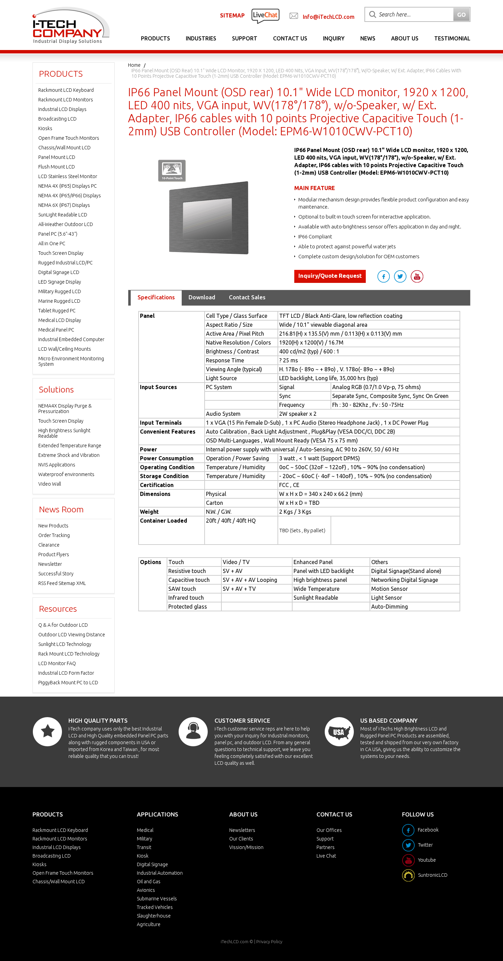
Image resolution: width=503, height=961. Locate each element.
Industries (201, 38)
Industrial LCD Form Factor (66, 673)
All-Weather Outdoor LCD (65, 224)
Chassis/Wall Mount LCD (64, 147)
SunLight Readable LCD (62, 214)
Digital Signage (152, 864)
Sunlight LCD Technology (64, 644)
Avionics (146, 890)
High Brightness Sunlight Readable (64, 433)
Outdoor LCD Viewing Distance (71, 634)
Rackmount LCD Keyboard (66, 90)
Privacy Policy (269, 941)
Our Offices (329, 830)
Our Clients (241, 838)
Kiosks (45, 128)
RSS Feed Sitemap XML (62, 583)
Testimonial (452, 38)
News (367, 38)
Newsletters (242, 830)
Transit (144, 847)
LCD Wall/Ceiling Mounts (64, 349)
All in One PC (51, 243)
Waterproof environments (66, 474)
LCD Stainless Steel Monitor (67, 176)
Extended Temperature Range (69, 445)
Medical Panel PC (56, 330)
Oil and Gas (148, 881)
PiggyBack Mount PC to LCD (68, 682)
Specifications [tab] (156, 297)
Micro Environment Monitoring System (71, 361)
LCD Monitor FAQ (57, 663)
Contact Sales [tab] (247, 297)
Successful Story (56, 573)
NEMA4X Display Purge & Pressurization (65, 408)
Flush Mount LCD (56, 167)
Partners (326, 847)
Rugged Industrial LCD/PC (65, 262)
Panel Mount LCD (56, 157)
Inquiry (334, 38)
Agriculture (148, 924)
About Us (404, 38)
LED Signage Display (59, 282)
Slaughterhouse (154, 916)
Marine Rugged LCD (59, 301)
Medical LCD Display (59, 320)
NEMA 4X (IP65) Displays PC (67, 186)
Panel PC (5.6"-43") (57, 234)
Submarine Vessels (157, 898)
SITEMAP (232, 15)
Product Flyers (53, 554)
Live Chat (326, 856)
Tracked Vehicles (155, 907)
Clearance (49, 545)
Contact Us (290, 38)
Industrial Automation (160, 873)
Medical (145, 830)
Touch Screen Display (60, 253)
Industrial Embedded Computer (71, 339)
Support (244, 38)
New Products (53, 525)
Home (134, 65)
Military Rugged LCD (59, 291)
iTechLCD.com (234, 941)
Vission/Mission (246, 847)
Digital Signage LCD (58, 272)
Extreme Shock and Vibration (69, 455)
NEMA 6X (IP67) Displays (64, 205)
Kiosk (143, 856)
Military (144, 838)
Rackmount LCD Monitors (65, 99)
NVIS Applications (56, 464)
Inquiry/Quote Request (330, 275)
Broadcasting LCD (57, 119)
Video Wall (49, 484)
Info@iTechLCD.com (328, 17)
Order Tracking (54, 535)
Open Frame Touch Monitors (68, 138)
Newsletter (50, 564)
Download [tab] (202, 297)
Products (155, 38)
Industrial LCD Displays (62, 109)
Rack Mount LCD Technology (69, 654)
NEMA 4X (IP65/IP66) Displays (69, 195)
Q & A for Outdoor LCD (63, 625)
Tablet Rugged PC (57, 310)
